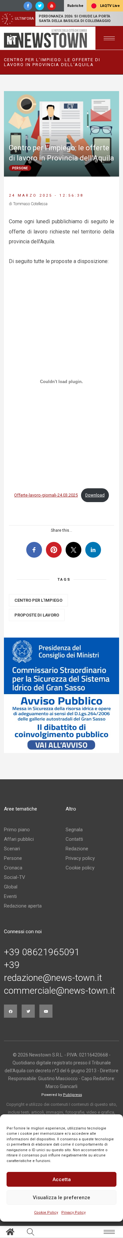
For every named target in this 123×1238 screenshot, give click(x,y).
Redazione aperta (23, 906)
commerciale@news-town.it (59, 991)
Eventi (10, 896)
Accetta (61, 1179)
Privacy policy (80, 858)
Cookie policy (80, 868)
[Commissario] (61, 695)
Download (95, 495)
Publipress (72, 1095)
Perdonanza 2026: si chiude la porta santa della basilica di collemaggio (75, 18)
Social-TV (14, 877)
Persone (13, 858)
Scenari (12, 849)
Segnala (74, 830)
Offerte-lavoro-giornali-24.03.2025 (46, 495)
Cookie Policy (46, 1212)
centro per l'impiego (38, 600)
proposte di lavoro (36, 615)
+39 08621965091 (42, 952)
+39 (12, 965)
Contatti (74, 839)
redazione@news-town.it (53, 978)
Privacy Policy (73, 1212)
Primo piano (17, 830)
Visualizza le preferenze (61, 1198)
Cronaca (13, 868)
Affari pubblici (19, 839)
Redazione (77, 849)
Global (10, 887)
